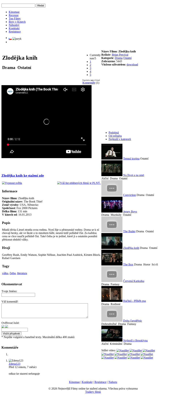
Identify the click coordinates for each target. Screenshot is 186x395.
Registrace (15, 31)
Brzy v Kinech (17, 21)
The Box (128, 264)
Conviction (129, 194)
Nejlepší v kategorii (120, 139)
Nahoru (112, 382)
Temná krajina (131, 158)
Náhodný (14, 25)
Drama (119, 57)
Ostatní (127, 57)
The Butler (129, 231)
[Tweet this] (122, 350)
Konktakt (14, 28)
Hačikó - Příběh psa (134, 300)
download (132, 64)
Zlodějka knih (131, 247)
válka (5, 273)
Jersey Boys (130, 211)
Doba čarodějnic (132, 320)
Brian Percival (120, 54)
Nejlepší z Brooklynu (135, 340)
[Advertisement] (44, 164)
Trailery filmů (93, 391)
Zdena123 (14, 363)
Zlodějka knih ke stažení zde (22, 175)
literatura (22, 273)
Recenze (14, 15)
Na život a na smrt (133, 175)
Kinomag (14, 11)
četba (13, 273)
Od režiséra (115, 135)
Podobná (114, 132)
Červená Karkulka (133, 281)
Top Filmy (15, 18)
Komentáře (88, 82)
